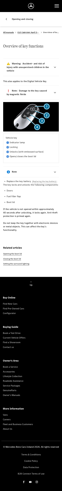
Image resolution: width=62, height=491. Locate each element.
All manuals (8, 32)
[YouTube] (30, 482)
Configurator (9, 313)
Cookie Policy (31, 460)
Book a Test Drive (11, 333)
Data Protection (31, 467)
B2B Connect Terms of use (31, 473)
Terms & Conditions (31, 454)
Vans (5, 414)
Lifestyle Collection (12, 376)
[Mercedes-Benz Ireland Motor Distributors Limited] (31, 6)
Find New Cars (10, 303)
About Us (7, 428)
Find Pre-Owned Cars (13, 308)
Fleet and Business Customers (18, 424)
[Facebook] (24, 482)
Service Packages (11, 385)
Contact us (8, 347)
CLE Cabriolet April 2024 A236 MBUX (28, 32)
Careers (7, 419)
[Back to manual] (7, 19)
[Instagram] (36, 482)
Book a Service (10, 366)
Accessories (9, 371)
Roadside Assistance (13, 380)
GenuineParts (9, 390)
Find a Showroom (11, 342)
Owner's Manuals (11, 395)
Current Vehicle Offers (14, 337)
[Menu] (56, 5)
